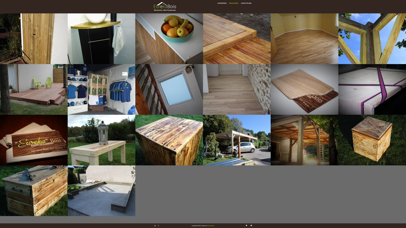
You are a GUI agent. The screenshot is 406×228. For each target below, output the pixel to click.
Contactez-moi (246, 3)
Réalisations (233, 3)
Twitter (155, 225)
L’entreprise (222, 3)
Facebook (158, 225)
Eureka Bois (210, 225)
